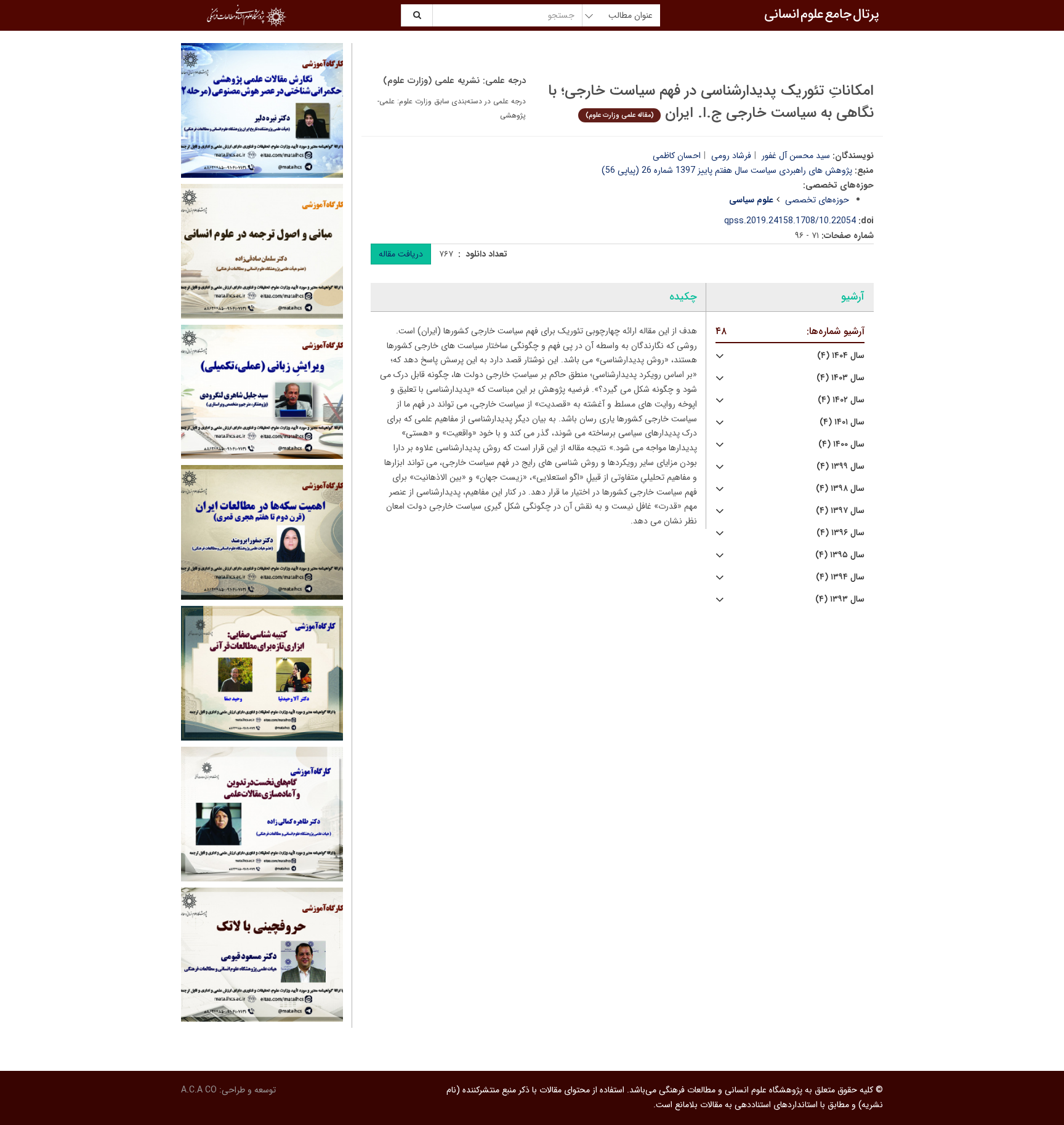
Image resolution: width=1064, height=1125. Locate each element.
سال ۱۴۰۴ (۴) (840, 355)
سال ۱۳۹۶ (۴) (840, 533)
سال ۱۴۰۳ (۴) (840, 378)
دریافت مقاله (401, 254)
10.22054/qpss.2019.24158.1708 (790, 221)
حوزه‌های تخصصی (817, 200)
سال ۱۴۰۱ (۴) (842, 422)
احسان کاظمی (677, 155)
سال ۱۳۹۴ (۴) (840, 577)
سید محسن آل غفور (796, 155)
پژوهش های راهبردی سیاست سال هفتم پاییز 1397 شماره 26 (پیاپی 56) (727, 170)
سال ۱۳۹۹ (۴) (840, 466)
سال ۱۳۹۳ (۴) (839, 599)
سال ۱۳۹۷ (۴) (840, 510)
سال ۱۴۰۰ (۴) (841, 444)
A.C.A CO (199, 1090)
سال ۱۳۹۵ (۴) (839, 555)
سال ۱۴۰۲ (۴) (841, 400)
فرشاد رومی (731, 155)
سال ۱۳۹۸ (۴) (840, 488)
